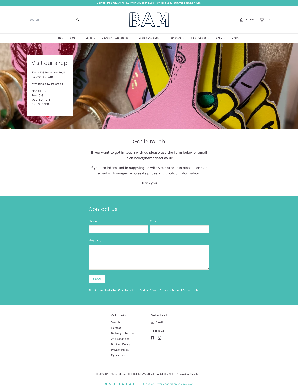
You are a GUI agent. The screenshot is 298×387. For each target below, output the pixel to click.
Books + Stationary (149, 37)
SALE (219, 37)
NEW (60, 37)
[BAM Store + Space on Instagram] (159, 338)
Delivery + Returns (123, 333)
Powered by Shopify (187, 374)
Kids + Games (199, 37)
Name (93, 221)
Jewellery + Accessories (115, 37)
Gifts (73, 37)
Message (95, 240)
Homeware (176, 37)
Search (115, 322)
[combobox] (54, 20)
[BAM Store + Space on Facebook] (152, 338)
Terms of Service (181, 290)
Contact (116, 327)
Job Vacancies (120, 338)
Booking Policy (120, 344)
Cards (89, 37)
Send (97, 279)
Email (153, 221)
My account (118, 355)
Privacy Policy (158, 290)
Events (236, 37)
